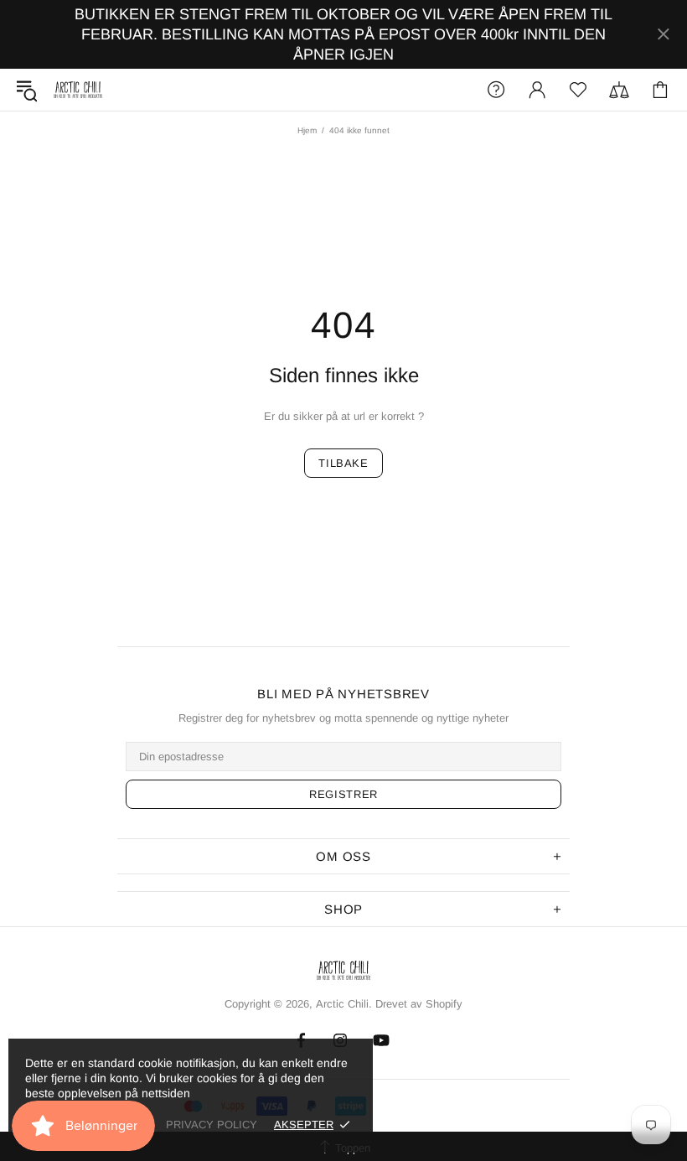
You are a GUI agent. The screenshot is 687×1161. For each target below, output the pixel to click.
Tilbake (343, 463)
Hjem (307, 130)
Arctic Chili (78, 90)
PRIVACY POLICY (211, 1124)
